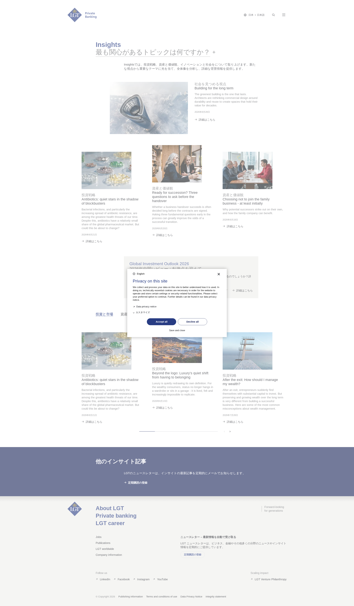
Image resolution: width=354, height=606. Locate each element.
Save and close (177, 330)
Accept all (161, 321)
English (141, 273)
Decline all (192, 321)
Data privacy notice (146, 306)
